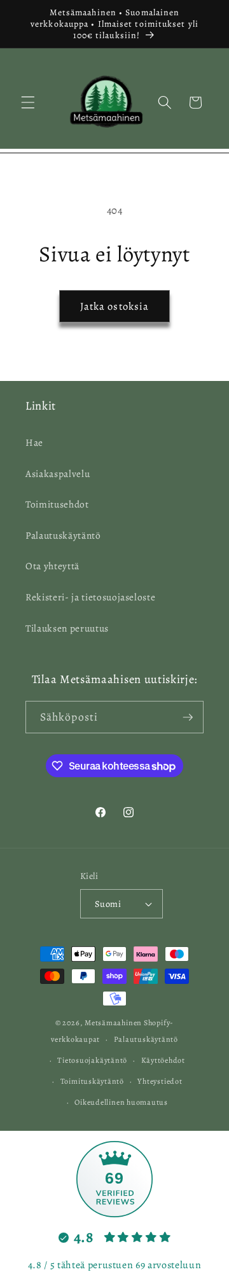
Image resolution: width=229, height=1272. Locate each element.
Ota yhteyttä (52, 565)
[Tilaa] (187, 717)
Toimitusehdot (57, 504)
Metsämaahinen (113, 1023)
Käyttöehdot (163, 1060)
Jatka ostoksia (114, 306)
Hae (34, 442)
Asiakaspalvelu (57, 473)
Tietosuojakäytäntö (92, 1060)
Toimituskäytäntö (92, 1081)
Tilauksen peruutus (67, 628)
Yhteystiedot (159, 1081)
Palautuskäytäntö (63, 535)
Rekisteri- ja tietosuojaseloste (90, 597)
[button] (28, 102)
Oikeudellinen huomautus (121, 1102)
